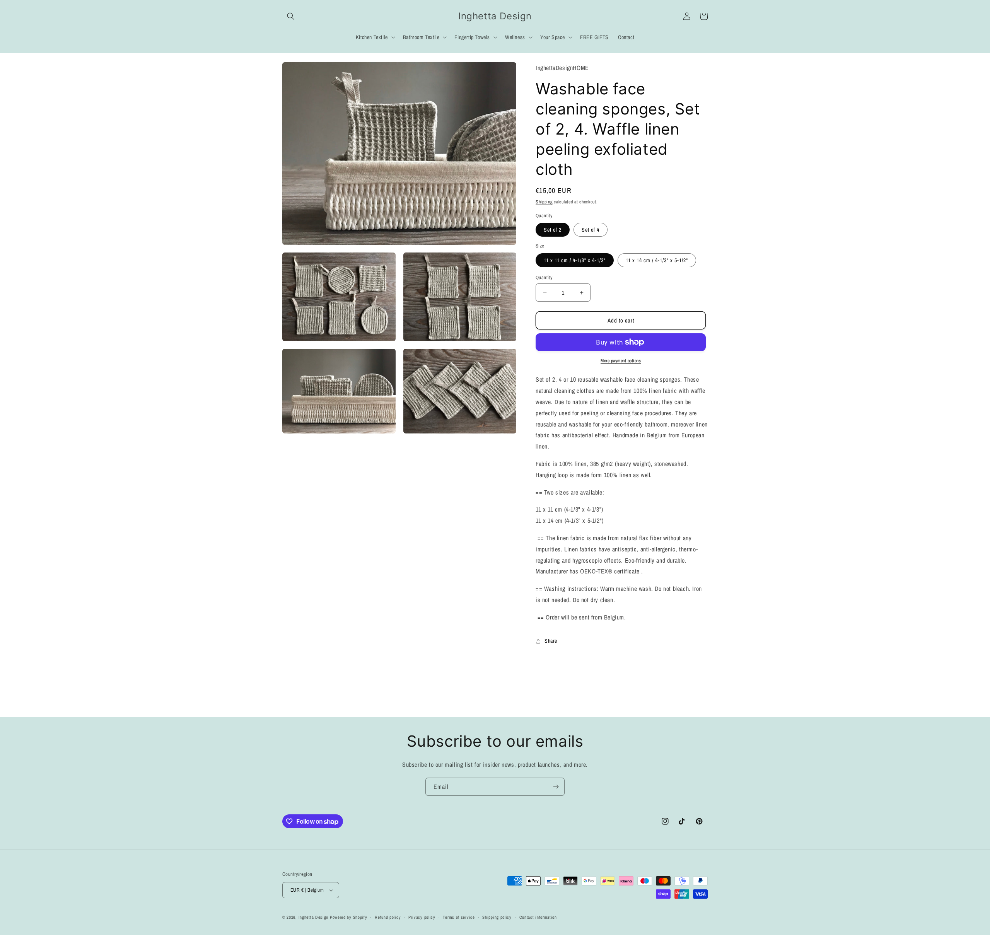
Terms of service (459, 917)
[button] (290, 16)
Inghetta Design (314, 917)
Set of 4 (590, 229)
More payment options (621, 361)
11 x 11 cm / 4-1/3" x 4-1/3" (575, 260)
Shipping (544, 202)
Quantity (544, 277)
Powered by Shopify (348, 917)
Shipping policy (497, 917)
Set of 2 (553, 229)
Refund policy (388, 917)
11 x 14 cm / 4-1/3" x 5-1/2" (657, 260)
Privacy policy (421, 917)
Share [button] (550, 640)
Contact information (538, 917)
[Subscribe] (555, 787)
